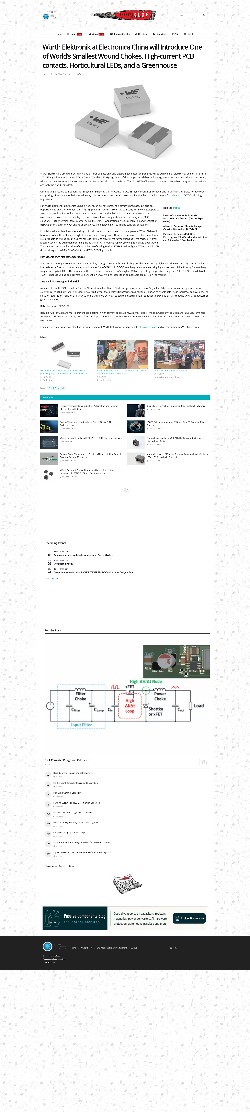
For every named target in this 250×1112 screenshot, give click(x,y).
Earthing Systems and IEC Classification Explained (76, 802)
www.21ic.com (149, 327)
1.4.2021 (46, 74)
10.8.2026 (152, 428)
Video (97, 33)
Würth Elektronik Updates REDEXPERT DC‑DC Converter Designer (91, 438)
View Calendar (51, 578)
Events (191, 33)
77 (161, 409)
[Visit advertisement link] (125, 918)
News (76, 33)
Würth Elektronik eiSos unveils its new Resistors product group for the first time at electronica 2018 (65, 372)
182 (161, 460)
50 (161, 428)
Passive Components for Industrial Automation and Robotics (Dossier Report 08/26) (183, 218)
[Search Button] (204, 15)
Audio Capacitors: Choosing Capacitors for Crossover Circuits (81, 842)
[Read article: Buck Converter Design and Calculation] (127, 697)
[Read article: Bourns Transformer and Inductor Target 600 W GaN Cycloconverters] (49, 426)
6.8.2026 (65, 441)
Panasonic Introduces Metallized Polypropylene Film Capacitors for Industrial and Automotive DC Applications (185, 236)
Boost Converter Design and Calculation (71, 773)
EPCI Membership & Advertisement (112, 947)
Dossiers (142, 33)
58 (74, 412)
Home (59, 33)
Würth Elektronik (56, 388)
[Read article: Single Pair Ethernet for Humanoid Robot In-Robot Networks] (136, 410)
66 (74, 428)
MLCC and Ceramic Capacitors (67, 792)
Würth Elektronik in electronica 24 (170, 370)
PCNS (175, 33)
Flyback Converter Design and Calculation (72, 812)
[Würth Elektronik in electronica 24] (181, 354)
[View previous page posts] (184, 248)
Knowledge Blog (122, 33)
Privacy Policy (86, 947)
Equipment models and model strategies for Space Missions (83, 555)
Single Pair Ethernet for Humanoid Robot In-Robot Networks (176, 406)
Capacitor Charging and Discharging (70, 832)
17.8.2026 (152, 409)
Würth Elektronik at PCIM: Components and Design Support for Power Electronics (121, 372)
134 (74, 460)
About (134, 947)
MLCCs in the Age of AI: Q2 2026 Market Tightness (76, 822)
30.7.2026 (152, 460)
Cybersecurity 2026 (63, 563)
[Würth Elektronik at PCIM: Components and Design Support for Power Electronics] (124, 354)
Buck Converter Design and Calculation (67, 760)
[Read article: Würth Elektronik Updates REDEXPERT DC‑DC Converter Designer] (49, 442)
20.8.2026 (65, 412)
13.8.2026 (65, 428)
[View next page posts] (189, 248)
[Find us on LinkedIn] (171, 948)
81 (73, 441)
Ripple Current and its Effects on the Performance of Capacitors (83, 852)
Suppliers (161, 33)
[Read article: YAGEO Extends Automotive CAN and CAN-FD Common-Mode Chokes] (136, 426)
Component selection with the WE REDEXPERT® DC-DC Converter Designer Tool (93, 572)
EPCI (46, 956)
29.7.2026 (65, 477)
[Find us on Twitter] (176, 948)
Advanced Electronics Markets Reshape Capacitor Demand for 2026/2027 (182, 228)
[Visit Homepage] (125, 15)
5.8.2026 (65, 460)
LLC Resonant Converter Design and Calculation (75, 783)
